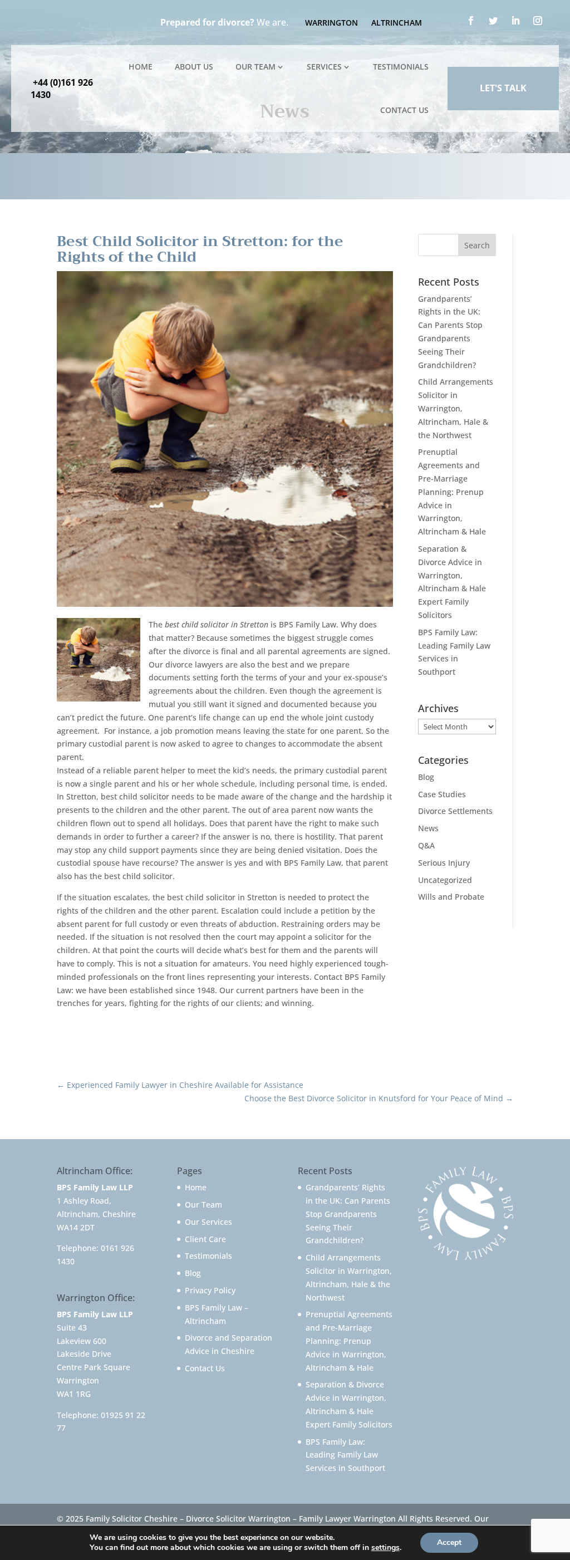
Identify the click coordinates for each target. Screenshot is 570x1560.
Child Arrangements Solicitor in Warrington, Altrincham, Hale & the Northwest (455, 408)
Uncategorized (445, 880)
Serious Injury (444, 862)
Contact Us (404, 110)
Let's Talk (503, 88)
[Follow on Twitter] (493, 21)
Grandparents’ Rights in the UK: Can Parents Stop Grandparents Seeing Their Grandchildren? (348, 1213)
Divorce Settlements (455, 811)
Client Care (205, 1239)
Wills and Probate (451, 896)
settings (385, 1548)
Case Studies (442, 794)
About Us (194, 66)
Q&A (426, 845)
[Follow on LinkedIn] (515, 21)
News (428, 828)
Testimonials (401, 66)
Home (141, 66)
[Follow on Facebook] (471, 21)
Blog (426, 777)
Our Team (255, 66)
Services (324, 66)
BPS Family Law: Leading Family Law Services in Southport (345, 1455)
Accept (449, 1542)
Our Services (208, 1221)
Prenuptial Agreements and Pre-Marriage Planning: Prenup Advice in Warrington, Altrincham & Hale (452, 492)
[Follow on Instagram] (538, 21)
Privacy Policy (210, 1290)
